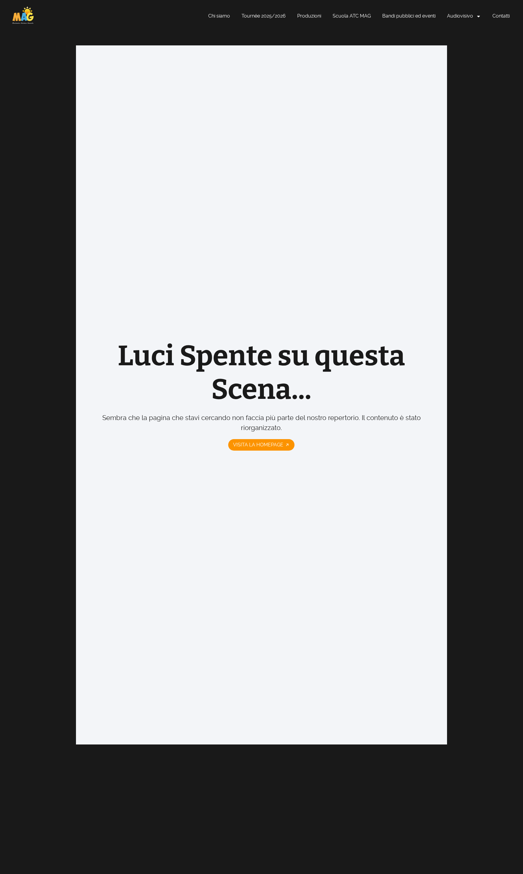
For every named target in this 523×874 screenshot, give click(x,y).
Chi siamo (219, 16)
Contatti (501, 16)
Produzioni (309, 16)
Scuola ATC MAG (352, 16)
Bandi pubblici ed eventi (409, 16)
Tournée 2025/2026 (264, 16)
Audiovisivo (460, 16)
